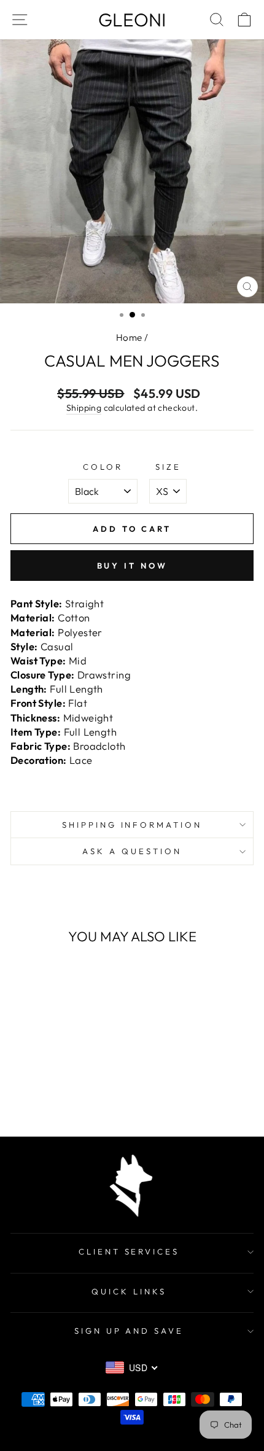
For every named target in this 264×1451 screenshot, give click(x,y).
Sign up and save (129, 1331)
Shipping (83, 407)
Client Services (129, 1251)
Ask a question (132, 851)
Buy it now (132, 565)
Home (129, 337)
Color (103, 467)
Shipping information (132, 825)
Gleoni (132, 19)
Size (168, 467)
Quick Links (128, 1291)
